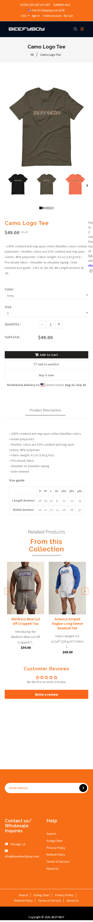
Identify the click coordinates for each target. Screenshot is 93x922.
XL (37, 600)
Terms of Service (58, 861)
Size (8, 306)
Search (51, 834)
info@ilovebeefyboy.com (22, 856)
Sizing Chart (54, 841)
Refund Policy (55, 854)
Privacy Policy (55, 848)
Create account (52, 16)
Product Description (45, 410)
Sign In (36, 16)
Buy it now (46, 375)
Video (48, 208)
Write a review (46, 694)
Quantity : (13, 324)
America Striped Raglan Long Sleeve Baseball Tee (67, 623)
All (32, 55)
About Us (52, 868)
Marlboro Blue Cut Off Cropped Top (25, 620)
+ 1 (27, 607)
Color (9, 289)
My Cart (68, 16)
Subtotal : (13, 337)
